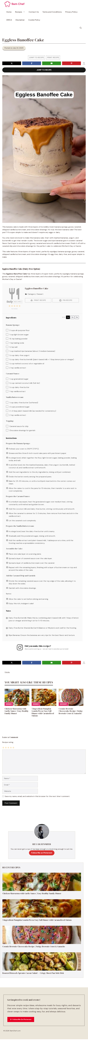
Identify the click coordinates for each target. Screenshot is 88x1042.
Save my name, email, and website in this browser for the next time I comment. (37, 796)
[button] (80, 28)
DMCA (9, 20)
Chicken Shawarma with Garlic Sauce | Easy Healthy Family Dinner (17, 711)
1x (68, 317)
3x (77, 317)
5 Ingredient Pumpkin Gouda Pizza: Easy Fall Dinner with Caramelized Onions (43, 712)
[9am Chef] (7, 4)
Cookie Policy (34, 20)
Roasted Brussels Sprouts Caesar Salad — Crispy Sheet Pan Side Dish (33, 973)
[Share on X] (11, 63)
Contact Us (34, 12)
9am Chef (18, 4)
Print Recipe (53, 57)
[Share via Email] (51, 63)
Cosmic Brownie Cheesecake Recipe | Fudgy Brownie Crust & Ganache (71, 711)
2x (72, 317)
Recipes (18, 12)
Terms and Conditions (52, 12)
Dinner (9, 704)
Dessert (63, 704)
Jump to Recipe (36, 57)
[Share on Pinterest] (71, 63)
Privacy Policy (71, 12)
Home (8, 12)
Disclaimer (20, 20)
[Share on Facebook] (31, 63)
